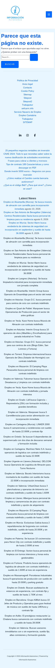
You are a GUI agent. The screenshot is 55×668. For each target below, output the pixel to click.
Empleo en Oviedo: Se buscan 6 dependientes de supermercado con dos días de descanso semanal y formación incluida (27, 440)
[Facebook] (34, 135)
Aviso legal (27, 84)
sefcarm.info (27, 108)
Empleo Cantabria (27, 115)
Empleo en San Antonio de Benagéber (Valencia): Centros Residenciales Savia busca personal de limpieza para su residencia (27, 215)
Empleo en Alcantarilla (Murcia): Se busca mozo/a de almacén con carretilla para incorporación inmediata (28, 205)
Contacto (27, 87)
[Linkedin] (20, 135)
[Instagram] (27, 135)
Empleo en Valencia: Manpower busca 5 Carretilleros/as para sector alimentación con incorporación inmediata (27, 415)
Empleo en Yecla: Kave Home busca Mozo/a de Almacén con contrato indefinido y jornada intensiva (28, 391)
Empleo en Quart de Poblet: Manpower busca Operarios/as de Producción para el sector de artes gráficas (28, 312)
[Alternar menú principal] (49, 14)
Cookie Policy (27, 91)
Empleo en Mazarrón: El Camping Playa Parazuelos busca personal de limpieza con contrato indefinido (28, 370)
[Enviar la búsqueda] (34, 57)
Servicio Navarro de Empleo (27, 112)
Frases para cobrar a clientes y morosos (27, 161)
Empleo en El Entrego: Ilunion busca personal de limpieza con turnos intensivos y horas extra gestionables (27, 554)
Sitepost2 (27, 101)
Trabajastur (27, 105)
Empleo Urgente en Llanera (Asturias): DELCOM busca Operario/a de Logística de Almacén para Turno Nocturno (27, 464)
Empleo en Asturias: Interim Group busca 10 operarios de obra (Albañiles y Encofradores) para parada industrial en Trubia (27, 333)
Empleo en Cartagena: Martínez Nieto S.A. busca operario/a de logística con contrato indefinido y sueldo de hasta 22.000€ (27, 452)
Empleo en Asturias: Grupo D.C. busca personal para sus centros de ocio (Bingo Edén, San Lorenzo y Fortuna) (27, 345)
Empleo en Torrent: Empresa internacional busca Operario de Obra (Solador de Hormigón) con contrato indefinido (27, 357)
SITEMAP (27, 122)
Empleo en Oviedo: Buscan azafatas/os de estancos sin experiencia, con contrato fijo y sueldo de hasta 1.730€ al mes (27, 591)
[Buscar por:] (19, 57)
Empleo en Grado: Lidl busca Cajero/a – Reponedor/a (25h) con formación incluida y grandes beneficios (27, 403)
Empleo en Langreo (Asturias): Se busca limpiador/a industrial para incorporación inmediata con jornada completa (27, 282)
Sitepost (27, 98)
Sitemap (27, 94)
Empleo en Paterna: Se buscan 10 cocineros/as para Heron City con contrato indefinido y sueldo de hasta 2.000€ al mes (27, 542)
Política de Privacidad (27, 80)
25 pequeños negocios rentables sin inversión (27, 150)
